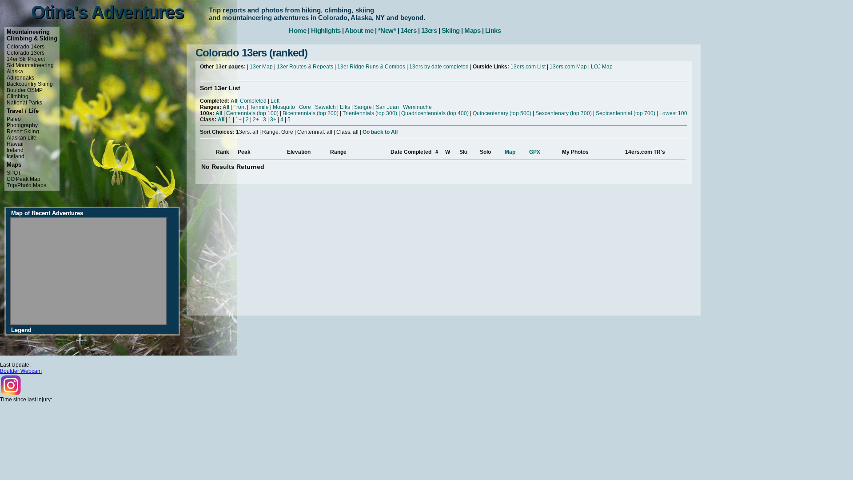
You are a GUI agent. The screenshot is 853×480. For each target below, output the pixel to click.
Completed (253, 101)
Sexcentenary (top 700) (563, 113)
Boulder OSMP (25, 90)
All (234, 101)
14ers (409, 30)
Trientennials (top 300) (370, 113)
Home (297, 30)
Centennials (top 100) (252, 113)
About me (359, 30)
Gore (305, 107)
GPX (534, 152)
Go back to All (380, 132)
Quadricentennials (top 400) (435, 113)
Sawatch (325, 107)
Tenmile (259, 107)
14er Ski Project (26, 59)
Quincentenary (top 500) (502, 113)
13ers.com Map (568, 67)
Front (239, 107)
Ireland (15, 150)
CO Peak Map (23, 179)
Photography (22, 125)
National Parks (24, 103)
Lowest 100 (673, 113)
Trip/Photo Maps (26, 185)
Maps (472, 30)
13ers (429, 30)
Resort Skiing (23, 131)
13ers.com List (528, 67)
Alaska (15, 71)
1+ (238, 119)
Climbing (17, 96)
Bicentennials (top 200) (311, 113)
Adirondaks (20, 78)
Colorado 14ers (25, 47)
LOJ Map (602, 67)
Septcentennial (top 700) (625, 113)
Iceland (15, 156)
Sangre (363, 107)
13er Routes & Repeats (305, 67)
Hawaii (15, 144)
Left (275, 101)
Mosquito (284, 107)
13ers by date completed (439, 67)
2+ (256, 119)
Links (493, 30)
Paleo (14, 119)
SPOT (14, 173)
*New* (387, 30)
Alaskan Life (21, 138)
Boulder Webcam (21, 371)
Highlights (326, 30)
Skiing (451, 30)
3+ (273, 119)
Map (510, 152)
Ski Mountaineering (30, 65)
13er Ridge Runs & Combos (371, 67)
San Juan (387, 107)
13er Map (261, 67)
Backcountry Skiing (30, 84)
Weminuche (417, 107)
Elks (345, 107)
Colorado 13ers (25, 53)
